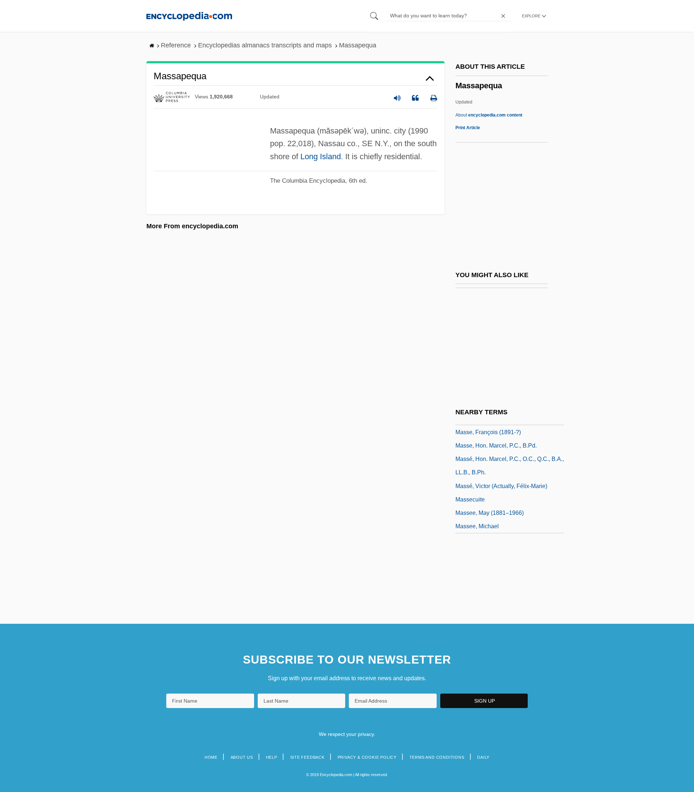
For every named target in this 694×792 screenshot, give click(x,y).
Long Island (320, 156)
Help (271, 757)
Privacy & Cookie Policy (367, 757)
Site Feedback (307, 757)
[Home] (189, 15)
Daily (483, 757)
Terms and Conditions (437, 757)
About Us (242, 757)
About (488, 115)
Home (211, 757)
